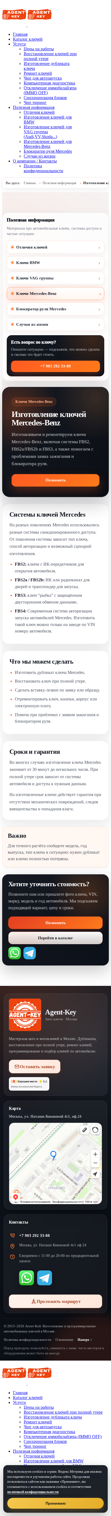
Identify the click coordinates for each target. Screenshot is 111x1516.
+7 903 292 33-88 (55, 366)
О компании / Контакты (35, 161)
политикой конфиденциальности (32, 1492)
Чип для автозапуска (43, 78)
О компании (64, 1340)
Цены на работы (39, 49)
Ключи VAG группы (35, 278)
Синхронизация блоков (45, 97)
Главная (20, 34)
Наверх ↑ (85, 1340)
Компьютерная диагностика (49, 83)
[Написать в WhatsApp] (14, 953)
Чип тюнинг (35, 102)
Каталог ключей (28, 39)
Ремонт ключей (38, 73)
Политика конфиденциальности (43, 168)
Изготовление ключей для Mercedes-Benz (48, 144)
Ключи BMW (28, 262)
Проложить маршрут (59, 1301)
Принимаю (56, 1503)
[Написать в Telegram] (29, 953)
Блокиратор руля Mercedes (48, 151)
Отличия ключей (39, 112)
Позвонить (56, 480)
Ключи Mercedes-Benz (36, 293)
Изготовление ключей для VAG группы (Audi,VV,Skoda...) (48, 132)
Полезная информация (33, 107)
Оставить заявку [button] (37, 1066)
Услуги (19, 44)
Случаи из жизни (40, 156)
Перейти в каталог (55, 938)
